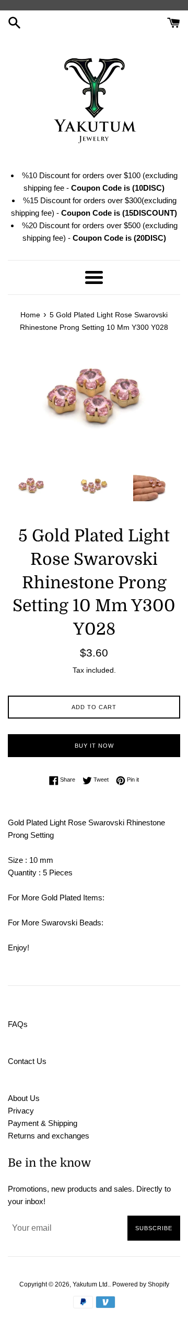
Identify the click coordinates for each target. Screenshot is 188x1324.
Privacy (21, 1110)
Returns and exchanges (48, 1135)
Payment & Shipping (42, 1123)
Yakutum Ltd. (91, 1284)
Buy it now (94, 746)
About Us (24, 1098)
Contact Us (27, 1061)
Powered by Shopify (140, 1284)
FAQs (18, 1024)
